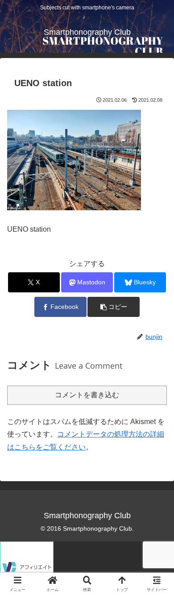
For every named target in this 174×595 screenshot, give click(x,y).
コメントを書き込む (87, 395)
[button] (113, 307)
